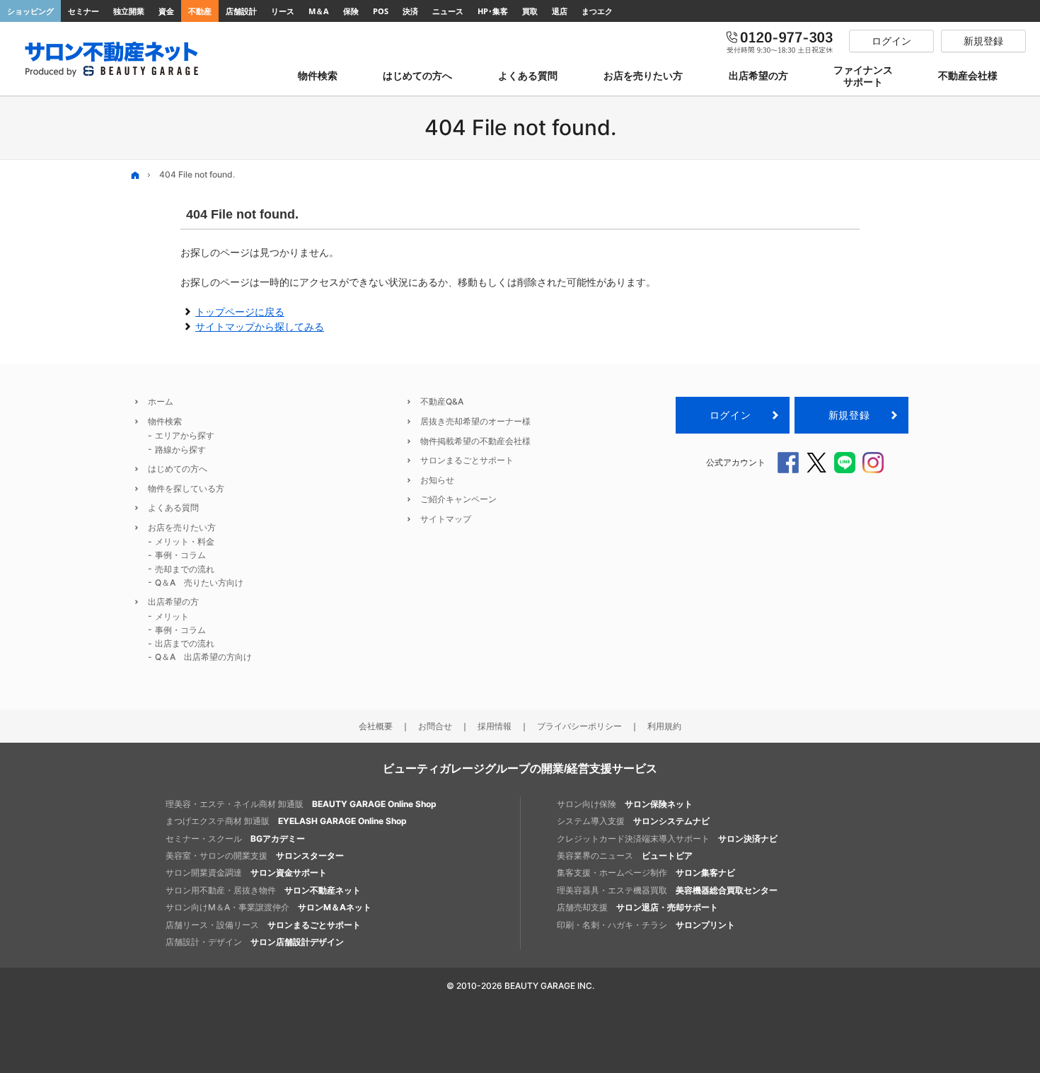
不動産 (200, 11)
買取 (530, 11)
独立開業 (128, 11)
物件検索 (165, 421)
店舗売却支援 (637, 907)
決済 (410, 11)
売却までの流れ (184, 569)
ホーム (160, 401)
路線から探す (180, 449)
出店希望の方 (173, 601)
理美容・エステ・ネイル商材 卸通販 (301, 804)
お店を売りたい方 (182, 527)
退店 (559, 11)
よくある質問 (173, 507)
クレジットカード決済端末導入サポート (667, 838)
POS (380, 11)
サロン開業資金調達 (246, 872)
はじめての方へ (177, 468)
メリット (172, 616)
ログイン (730, 415)
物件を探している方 (186, 488)
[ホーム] (135, 175)
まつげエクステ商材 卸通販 (286, 821)
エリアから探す (184, 435)
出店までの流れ (184, 643)
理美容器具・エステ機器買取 (667, 890)
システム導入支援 (633, 821)
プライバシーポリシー (579, 726)
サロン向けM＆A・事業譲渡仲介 (268, 907)
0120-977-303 (780, 41)
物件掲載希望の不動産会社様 (475, 441)
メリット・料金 (184, 541)
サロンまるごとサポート (467, 460)
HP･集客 (493, 11)
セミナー (83, 11)
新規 (848, 415)
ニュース (447, 11)
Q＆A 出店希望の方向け (203, 656)
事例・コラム (180, 555)
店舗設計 (241, 11)
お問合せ (435, 726)
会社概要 (376, 726)
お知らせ (437, 480)
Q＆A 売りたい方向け (199, 582)
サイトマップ (445, 519)
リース (282, 11)
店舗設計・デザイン (255, 941)
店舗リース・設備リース (263, 925)
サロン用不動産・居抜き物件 (263, 890)
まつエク (597, 11)
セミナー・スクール (235, 838)
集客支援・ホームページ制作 (646, 872)
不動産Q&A (441, 401)
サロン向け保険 (625, 804)
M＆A (318, 11)
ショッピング (30, 11)
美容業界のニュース (625, 855)
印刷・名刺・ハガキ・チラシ (646, 925)
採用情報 (495, 726)
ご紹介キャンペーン (458, 499)
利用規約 (664, 726)
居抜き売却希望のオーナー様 (475, 421)
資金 (166, 11)
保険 (351, 11)
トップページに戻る (239, 312)
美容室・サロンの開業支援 (255, 855)
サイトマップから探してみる (259, 326)
